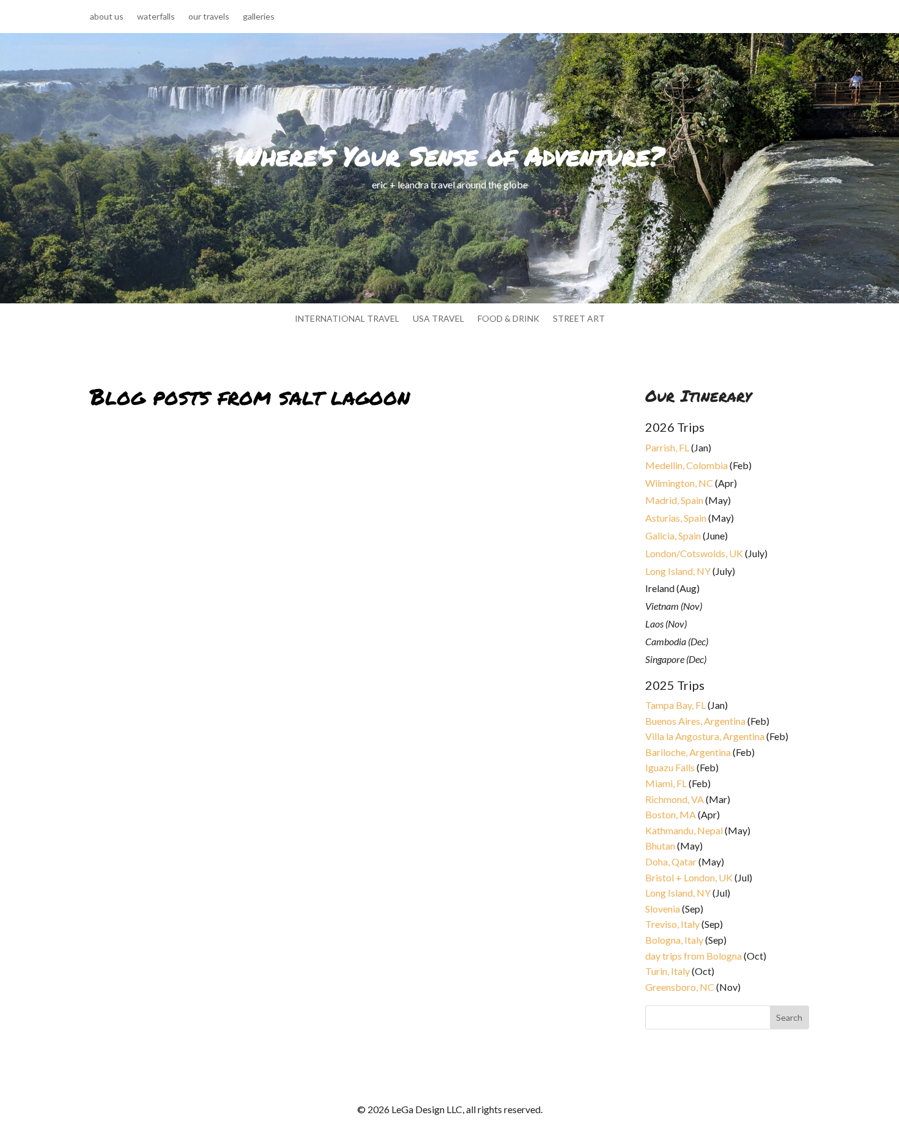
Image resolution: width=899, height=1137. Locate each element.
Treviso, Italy (672, 924)
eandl (111, 792)
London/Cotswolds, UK (694, 553)
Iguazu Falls (670, 767)
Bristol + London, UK (689, 877)
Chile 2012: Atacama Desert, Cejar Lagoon (203, 777)
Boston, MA (670, 814)
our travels (208, 16)
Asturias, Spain (675, 518)
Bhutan (660, 845)
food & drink (508, 319)
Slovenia (662, 908)
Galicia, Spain (673, 535)
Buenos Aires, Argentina (695, 721)
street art (579, 319)
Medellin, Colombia (686, 465)
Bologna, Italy (674, 940)
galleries (259, 16)
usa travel (438, 319)
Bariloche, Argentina (688, 752)
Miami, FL (666, 783)
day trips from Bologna (693, 955)
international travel (347, 319)
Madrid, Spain (674, 500)
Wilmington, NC (679, 483)
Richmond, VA (674, 799)
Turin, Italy (667, 971)
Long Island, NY (678, 571)
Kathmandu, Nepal (684, 830)
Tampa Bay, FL (675, 705)
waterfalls (156, 16)
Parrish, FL (667, 447)
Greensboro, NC (679, 987)
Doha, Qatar (671, 861)
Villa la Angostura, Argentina (704, 736)
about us (107, 16)
